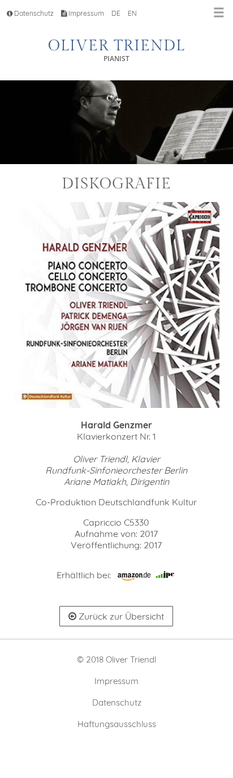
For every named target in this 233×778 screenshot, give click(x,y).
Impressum (85, 13)
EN (132, 13)
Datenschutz (33, 13)
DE (115, 13)
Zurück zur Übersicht (120, 616)
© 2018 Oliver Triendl (116, 659)
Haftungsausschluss (116, 724)
